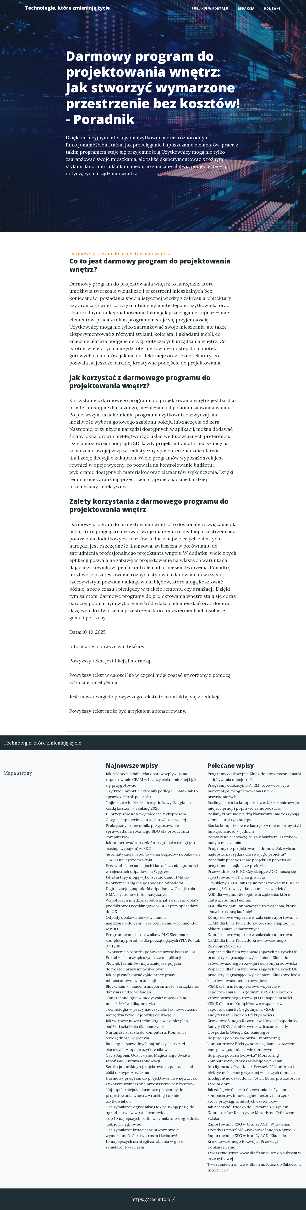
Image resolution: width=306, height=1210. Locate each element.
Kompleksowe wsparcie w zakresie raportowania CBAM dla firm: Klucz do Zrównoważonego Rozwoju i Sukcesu (253, 940)
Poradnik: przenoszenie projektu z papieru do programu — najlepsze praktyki (250, 862)
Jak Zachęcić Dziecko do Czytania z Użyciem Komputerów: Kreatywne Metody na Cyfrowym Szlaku (251, 1112)
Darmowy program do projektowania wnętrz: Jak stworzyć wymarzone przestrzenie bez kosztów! (151, 1081)
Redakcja (246, 8)
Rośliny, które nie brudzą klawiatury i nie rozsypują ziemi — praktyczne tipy (253, 817)
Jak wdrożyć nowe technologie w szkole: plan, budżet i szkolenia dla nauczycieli (147, 1023)
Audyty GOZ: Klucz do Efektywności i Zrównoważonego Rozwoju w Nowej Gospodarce (253, 1018)
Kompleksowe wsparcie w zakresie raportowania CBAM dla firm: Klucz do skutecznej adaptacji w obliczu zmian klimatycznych (253, 923)
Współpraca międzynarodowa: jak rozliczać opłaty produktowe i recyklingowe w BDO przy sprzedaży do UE (152, 906)
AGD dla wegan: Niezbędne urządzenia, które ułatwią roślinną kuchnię (249, 897)
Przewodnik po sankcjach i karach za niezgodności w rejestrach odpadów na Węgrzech (152, 868)
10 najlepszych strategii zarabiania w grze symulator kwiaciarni (144, 1144)
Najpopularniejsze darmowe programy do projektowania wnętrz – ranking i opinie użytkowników (144, 1095)
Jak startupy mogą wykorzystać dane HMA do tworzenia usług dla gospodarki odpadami (147, 880)
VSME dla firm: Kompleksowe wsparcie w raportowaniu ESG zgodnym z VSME (245, 1006)
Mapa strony (18, 773)
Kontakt (272, 8)
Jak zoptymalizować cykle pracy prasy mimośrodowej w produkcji (140, 977)
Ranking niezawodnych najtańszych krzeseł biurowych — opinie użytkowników (145, 1046)
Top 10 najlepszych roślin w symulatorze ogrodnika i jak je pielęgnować (152, 1121)
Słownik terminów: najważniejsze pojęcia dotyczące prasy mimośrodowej (143, 966)
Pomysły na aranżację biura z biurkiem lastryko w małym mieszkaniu (252, 840)
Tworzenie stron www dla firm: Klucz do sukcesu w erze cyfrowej (254, 1155)
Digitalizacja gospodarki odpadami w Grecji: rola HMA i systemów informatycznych (150, 891)
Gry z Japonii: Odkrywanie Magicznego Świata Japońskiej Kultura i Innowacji (148, 1058)
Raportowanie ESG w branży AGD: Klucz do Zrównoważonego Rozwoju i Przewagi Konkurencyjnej (247, 1141)
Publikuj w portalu (210, 8)
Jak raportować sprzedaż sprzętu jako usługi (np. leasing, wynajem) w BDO (151, 845)
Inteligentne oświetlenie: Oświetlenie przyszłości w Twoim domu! (254, 1081)
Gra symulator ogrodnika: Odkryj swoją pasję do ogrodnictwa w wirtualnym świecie (150, 1109)
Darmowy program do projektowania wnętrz (119, 253)
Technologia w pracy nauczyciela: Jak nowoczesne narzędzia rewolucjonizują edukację (151, 1012)
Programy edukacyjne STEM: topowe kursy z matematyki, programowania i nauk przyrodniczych (248, 791)
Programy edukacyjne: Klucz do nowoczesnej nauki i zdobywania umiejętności (254, 776)
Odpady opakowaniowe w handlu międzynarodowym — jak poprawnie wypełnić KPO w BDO (152, 923)
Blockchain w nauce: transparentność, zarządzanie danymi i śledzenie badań (152, 989)
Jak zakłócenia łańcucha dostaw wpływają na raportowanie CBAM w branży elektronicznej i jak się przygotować (151, 779)
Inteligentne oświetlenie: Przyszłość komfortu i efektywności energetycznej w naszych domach (251, 1069)
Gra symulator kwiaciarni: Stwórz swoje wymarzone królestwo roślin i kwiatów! (142, 1132)
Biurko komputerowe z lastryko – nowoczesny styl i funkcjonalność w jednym (254, 828)
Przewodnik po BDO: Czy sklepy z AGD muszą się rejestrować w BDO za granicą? (252, 874)
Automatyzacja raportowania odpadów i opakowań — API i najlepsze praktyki (153, 857)
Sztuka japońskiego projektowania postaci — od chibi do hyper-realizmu (149, 1069)
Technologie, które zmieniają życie (67, 8)
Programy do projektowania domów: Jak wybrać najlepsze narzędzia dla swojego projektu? (252, 851)
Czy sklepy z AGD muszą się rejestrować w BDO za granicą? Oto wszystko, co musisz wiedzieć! (254, 885)
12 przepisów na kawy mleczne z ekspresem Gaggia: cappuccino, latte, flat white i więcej (146, 817)
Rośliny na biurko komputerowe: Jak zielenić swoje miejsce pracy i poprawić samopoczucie (253, 805)
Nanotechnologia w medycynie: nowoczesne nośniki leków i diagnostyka (146, 1000)
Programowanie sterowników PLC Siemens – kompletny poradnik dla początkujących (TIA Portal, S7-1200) (153, 940)
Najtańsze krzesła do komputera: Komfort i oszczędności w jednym (146, 1035)
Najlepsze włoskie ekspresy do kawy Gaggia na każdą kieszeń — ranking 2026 (148, 805)
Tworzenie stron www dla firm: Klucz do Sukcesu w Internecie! (254, 1167)
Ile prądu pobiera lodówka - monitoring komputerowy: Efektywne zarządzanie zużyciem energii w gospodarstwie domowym (251, 1044)
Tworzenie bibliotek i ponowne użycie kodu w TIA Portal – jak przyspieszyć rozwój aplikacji (150, 954)
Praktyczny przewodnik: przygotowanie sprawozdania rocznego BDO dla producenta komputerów (147, 831)
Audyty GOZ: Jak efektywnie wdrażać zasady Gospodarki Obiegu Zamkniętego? (248, 1029)
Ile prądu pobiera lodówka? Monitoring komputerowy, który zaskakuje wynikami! (245, 1058)
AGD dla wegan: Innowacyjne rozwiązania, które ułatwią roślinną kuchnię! (252, 908)
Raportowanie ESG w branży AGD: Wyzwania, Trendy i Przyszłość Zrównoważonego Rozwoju (251, 1127)
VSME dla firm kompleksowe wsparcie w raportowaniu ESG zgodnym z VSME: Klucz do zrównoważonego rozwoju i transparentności (250, 992)
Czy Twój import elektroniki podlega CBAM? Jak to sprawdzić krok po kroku (152, 794)
